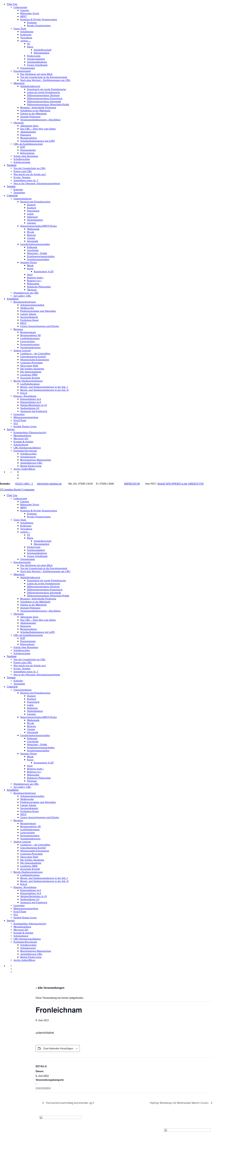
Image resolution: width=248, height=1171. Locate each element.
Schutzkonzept (28, 456)
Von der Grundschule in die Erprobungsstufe (43, 77)
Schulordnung (20, 444)
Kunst (30, 268)
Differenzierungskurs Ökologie (43, 95)
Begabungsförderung (24, 302)
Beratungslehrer (28, 138)
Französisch (33, 210)
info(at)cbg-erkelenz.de (49, 483)
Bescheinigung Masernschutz (35, 459)
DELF (23, 323)
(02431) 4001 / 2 (24, 483)
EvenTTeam (19, 420)
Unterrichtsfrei (43, 1088)
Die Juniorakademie (30, 371)
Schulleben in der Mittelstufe (35, 110)
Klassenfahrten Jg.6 (30, 399)
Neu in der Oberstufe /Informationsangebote (36, 183)
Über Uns (12, 4)
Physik (30, 232)
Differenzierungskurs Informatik (44, 101)
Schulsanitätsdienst (37, 62)
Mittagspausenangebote (25, 417)
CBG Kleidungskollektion (27, 447)
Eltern (30, 46)
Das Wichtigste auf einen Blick (36, 74)
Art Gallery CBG (22, 295)
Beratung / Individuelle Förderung (38, 107)
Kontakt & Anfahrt (23, 441)
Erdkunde (32, 247)
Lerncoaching (27, 341)
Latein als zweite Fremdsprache (43, 92)
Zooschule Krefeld (30, 377)
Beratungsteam (28, 332)
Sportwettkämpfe (29, 317)
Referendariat (27, 153)
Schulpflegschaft (42, 49)
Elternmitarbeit (41, 52)
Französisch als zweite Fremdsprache (46, 89)
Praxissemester (28, 150)
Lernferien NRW (29, 374)
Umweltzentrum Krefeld (33, 356)
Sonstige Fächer (28, 262)
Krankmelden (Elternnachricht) (29, 432)
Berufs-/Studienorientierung (28, 380)
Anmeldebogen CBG (31, 462)
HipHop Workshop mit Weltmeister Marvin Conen (179, 1103)
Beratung (18, 329)
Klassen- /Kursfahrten (24, 396)
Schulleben (13, 298)
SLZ (15, 423)
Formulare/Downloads (25, 450)
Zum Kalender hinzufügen (58, 1048)
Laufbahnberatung (30, 338)
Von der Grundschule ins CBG (29, 168)
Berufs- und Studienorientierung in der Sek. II (44, 390)
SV (28, 43)
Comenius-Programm (31, 362)
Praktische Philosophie (39, 286)
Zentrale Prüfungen (30, 116)
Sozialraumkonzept (30, 347)
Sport (30, 274)
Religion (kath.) (35, 277)
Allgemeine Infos (29, 125)
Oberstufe (18, 122)
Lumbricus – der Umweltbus (35, 353)
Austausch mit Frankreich (33, 411)
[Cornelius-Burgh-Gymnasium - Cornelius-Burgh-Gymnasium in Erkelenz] (17, 489)
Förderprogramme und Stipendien (38, 311)
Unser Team (19, 28)
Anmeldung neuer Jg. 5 (25, 180)
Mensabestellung (22, 435)
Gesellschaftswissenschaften (35, 244)
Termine (11, 186)
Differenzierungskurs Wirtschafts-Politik (48, 104)
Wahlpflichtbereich (30, 86)
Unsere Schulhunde (37, 65)
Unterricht (12, 195)
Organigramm (27, 68)
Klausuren (25, 134)
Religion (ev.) (34, 280)
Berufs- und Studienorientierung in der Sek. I (44, 387)
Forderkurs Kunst (29, 320)
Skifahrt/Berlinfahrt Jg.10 (33, 405)
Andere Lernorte (22, 350)
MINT (23, 16)
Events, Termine (22, 177)
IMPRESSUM (132, 483)
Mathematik (33, 229)
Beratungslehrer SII (30, 335)
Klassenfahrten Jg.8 (30, 402)
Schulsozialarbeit (36, 59)
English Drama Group (25, 426)
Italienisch (32, 216)
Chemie (31, 238)
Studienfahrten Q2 (29, 408)
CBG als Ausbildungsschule (28, 144)
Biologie (31, 235)
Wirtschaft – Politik (37, 253)
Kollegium (25, 34)
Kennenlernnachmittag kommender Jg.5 (70, 1103)
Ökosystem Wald (29, 365)
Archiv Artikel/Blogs (24, 469)
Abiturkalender (28, 131)
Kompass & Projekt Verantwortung (38, 19)
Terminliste (19, 192)
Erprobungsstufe (22, 71)
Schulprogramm (21, 162)
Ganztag (24, 10)
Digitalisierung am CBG (26, 292)
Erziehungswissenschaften (41, 256)
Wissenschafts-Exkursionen (34, 359)
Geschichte (33, 250)
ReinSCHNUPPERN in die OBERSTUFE (181, 483)
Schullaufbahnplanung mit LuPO (37, 141)
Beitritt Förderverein (31, 466)
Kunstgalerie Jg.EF (44, 271)
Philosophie (33, 283)
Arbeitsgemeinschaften (32, 305)
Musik (30, 265)
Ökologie (32, 289)
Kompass (32, 22)
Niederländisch (35, 220)
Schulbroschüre (21, 159)
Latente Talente (28, 314)
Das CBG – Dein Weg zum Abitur (38, 128)
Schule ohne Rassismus (25, 156)
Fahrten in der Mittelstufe (33, 113)
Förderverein (33, 56)
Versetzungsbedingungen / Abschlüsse (40, 119)
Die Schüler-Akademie (32, 368)
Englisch (31, 207)
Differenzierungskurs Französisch (44, 98)
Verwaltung (26, 37)
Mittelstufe (19, 83)
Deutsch (31, 204)
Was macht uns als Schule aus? (29, 174)
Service (11, 429)
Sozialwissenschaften (38, 259)
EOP (22, 147)
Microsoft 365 (20, 438)
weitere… (25, 40)
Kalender (18, 189)
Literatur (31, 223)
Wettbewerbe (27, 308)
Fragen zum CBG (22, 171)
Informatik (32, 241)
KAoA (23, 393)
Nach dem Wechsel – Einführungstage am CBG (45, 80)
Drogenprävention (29, 344)
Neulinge (12, 165)
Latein (30, 213)
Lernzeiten (19, 414)
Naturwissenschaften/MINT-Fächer (38, 226)
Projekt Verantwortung (39, 25)
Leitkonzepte (20, 7)
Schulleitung (26, 31)
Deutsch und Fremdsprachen (35, 201)
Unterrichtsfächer (22, 198)
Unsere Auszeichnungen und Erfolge (39, 326)
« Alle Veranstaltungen (50, 988)
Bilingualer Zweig (29, 13)
